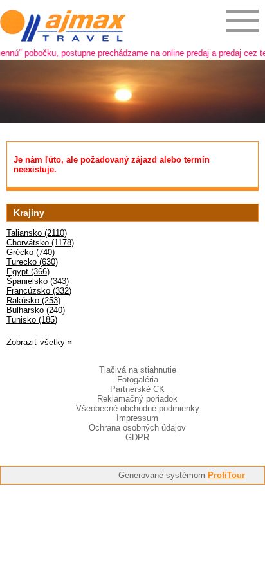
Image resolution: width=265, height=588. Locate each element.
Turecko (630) (32, 262)
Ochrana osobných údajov (137, 427)
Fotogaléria (137, 379)
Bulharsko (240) (35, 310)
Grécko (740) (30, 252)
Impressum (137, 418)
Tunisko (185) (31, 320)
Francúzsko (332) (38, 291)
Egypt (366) (28, 271)
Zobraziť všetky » (39, 342)
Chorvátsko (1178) (40, 242)
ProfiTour (226, 475)
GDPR (137, 437)
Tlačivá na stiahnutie (137, 370)
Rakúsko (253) (33, 300)
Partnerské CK (137, 389)
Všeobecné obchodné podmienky (137, 408)
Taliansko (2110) (36, 233)
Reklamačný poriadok (137, 399)
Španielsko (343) (37, 281)
